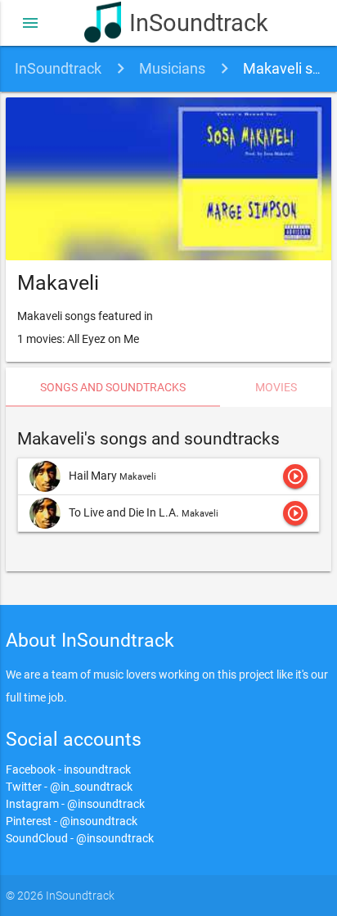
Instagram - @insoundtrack (75, 803)
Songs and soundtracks (113, 387)
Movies (276, 387)
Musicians (172, 68)
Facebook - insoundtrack (68, 769)
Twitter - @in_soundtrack (69, 786)
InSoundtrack (191, 23)
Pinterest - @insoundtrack (71, 821)
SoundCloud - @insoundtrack (80, 838)
